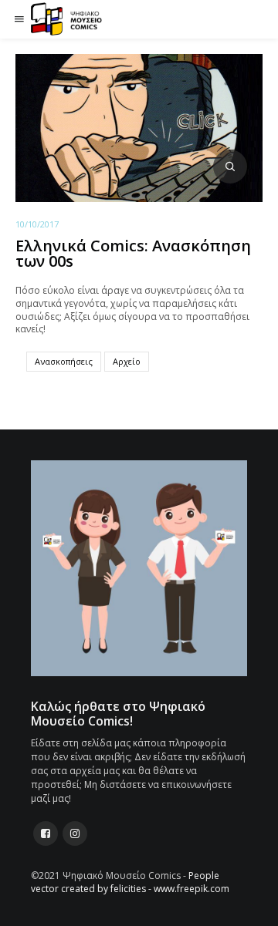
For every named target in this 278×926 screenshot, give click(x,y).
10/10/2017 (37, 224)
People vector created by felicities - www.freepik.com (130, 882)
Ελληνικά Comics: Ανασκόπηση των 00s (133, 253)
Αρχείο (127, 361)
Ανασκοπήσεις (64, 361)
